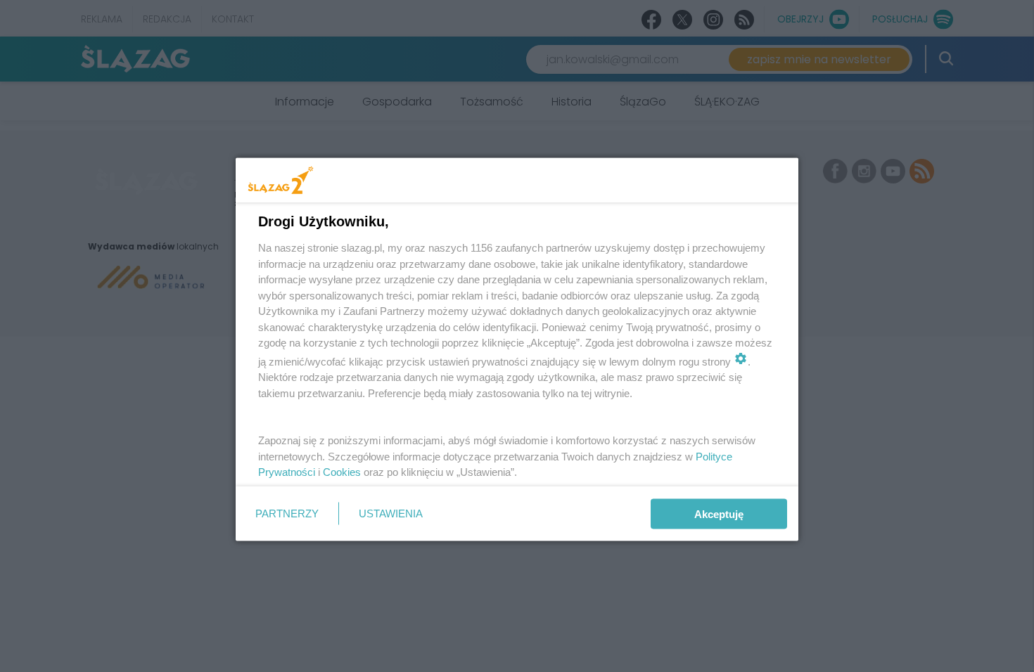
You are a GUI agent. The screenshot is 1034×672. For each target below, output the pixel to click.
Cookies (342, 472)
